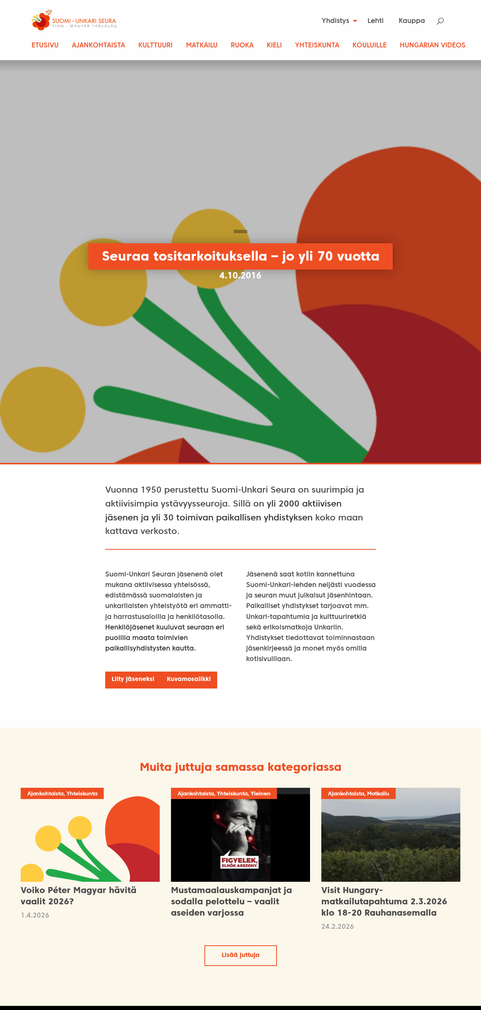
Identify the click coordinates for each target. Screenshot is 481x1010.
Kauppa (412, 21)
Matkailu (202, 45)
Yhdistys (335, 21)
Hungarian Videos (433, 45)
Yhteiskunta (317, 45)
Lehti (376, 21)
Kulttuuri (155, 45)
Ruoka (242, 45)
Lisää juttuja (241, 955)
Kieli (274, 45)
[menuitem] (337, 21)
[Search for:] (445, 21)
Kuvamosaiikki (189, 679)
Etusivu (45, 45)
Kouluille (369, 45)
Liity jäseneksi (133, 679)
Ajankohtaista (98, 45)
